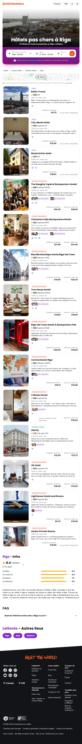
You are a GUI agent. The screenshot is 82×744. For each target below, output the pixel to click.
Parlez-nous (36, 694)
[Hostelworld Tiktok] (15, 675)
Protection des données (12, 728)
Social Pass (52, 670)
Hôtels (34, 675)
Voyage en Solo (54, 692)
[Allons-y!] (72, 53)
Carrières (68, 683)
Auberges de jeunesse (36, 670)
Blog (49, 675)
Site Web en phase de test (24, 734)
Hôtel (34, 88)
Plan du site (40, 734)
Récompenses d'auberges (53, 686)
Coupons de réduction (64, 728)
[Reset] (30, 53)
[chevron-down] (23, 564)
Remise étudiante (54, 697)
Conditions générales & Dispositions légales (38, 728)
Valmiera (30, 636)
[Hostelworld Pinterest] (10, 675)
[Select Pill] (72, 4)
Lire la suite (68, 83)
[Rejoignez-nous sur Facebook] (5, 670)
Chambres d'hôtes (38, 427)
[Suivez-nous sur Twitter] (10, 670)
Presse (67, 677)
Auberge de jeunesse (39, 181)
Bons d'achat (8, 734)
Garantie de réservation (52, 681)
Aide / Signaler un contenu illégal (38, 700)
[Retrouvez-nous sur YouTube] (5, 675)
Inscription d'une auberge (71, 696)
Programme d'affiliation (69, 702)
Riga (7, 636)
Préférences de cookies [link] (54, 734)
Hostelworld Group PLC (69, 672)
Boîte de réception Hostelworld (69, 708)
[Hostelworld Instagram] (15, 670)
